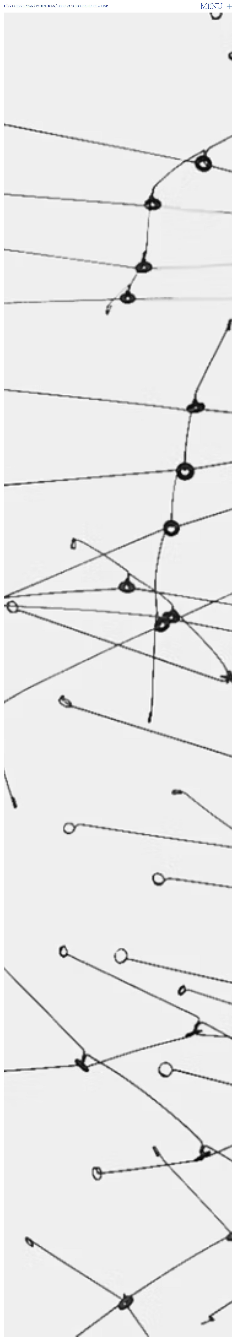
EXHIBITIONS (45, 5)
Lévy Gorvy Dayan (18, 5)
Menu (211, 6)
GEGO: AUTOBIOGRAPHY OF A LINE (83, 5)
